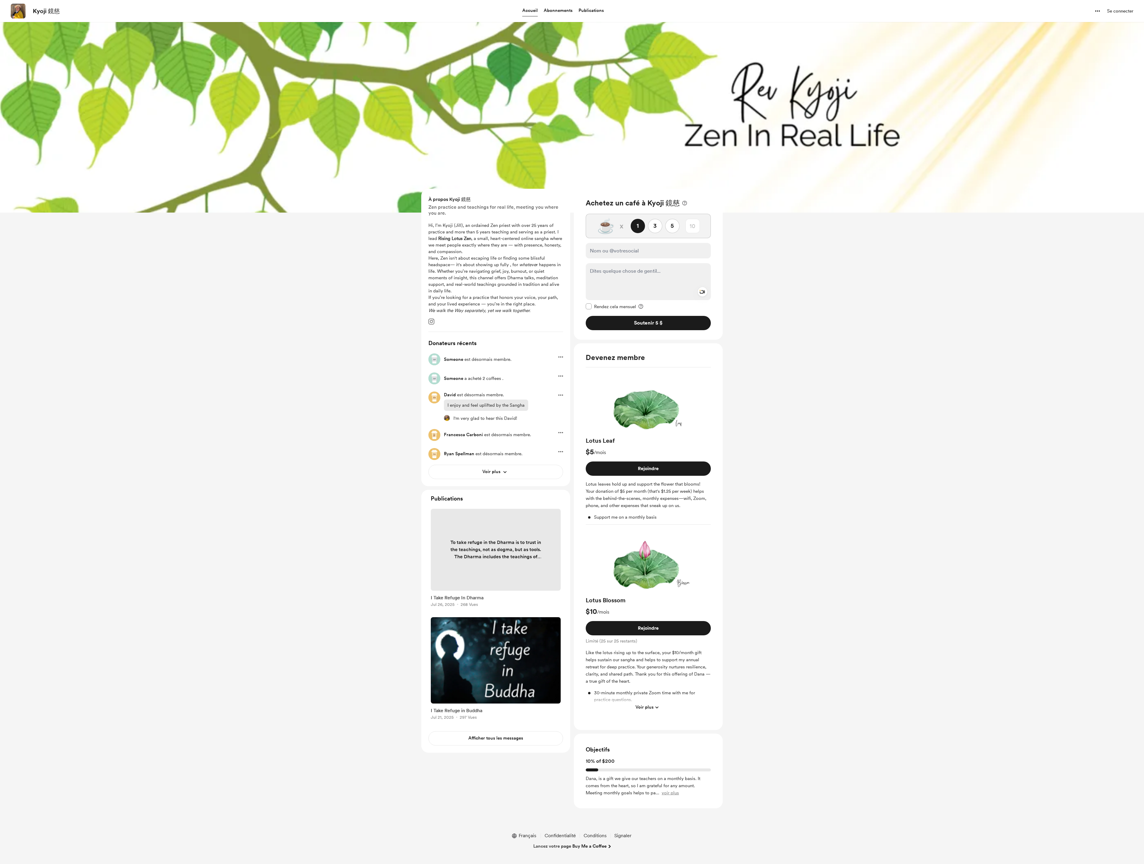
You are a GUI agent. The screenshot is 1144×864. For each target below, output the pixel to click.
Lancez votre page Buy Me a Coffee (570, 846)
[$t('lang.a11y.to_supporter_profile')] (447, 418)
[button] (530, 10)
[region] (648, 264)
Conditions (595, 835)
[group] (648, 448)
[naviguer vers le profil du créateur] (18, 11)
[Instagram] (431, 322)
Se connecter (1120, 11)
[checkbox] (611, 306)
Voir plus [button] (644, 707)
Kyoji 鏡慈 (46, 11)
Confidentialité (560, 835)
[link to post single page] (495, 558)
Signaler (623, 835)
